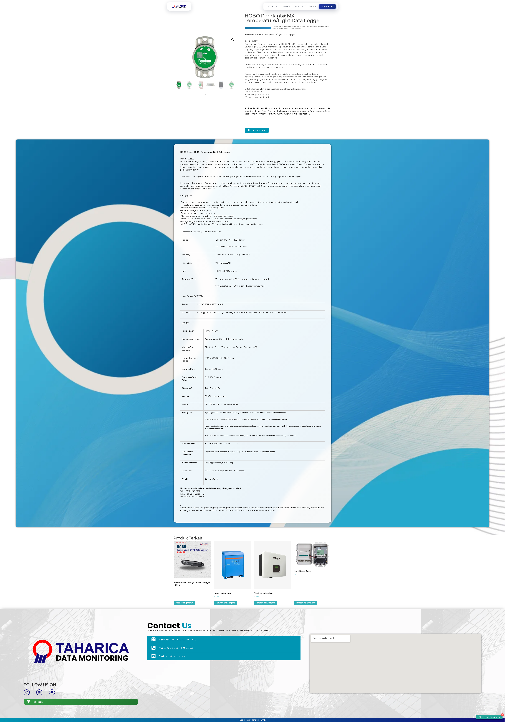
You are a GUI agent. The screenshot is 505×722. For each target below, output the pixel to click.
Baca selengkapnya (184, 603)
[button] (232, 39)
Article (311, 6)
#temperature (286, 114)
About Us (298, 6)
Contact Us (327, 6)
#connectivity (266, 114)
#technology (282, 111)
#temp (276, 114)
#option (306, 114)
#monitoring (312, 108)
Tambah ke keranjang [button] (225, 603)
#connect (208, 510)
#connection (254, 114)
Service (286, 6)
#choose (298, 114)
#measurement (317, 111)
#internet (267, 508)
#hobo (248, 108)
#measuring (303, 111)
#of (251, 111)
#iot (296, 108)
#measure (293, 111)
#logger (260, 108)
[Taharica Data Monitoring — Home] (179, 6)
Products (272, 6)
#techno (271, 111)
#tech (264, 111)
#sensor (302, 108)
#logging (278, 108)
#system (323, 108)
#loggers (269, 108)
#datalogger (288, 108)
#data (254, 108)
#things (257, 111)
